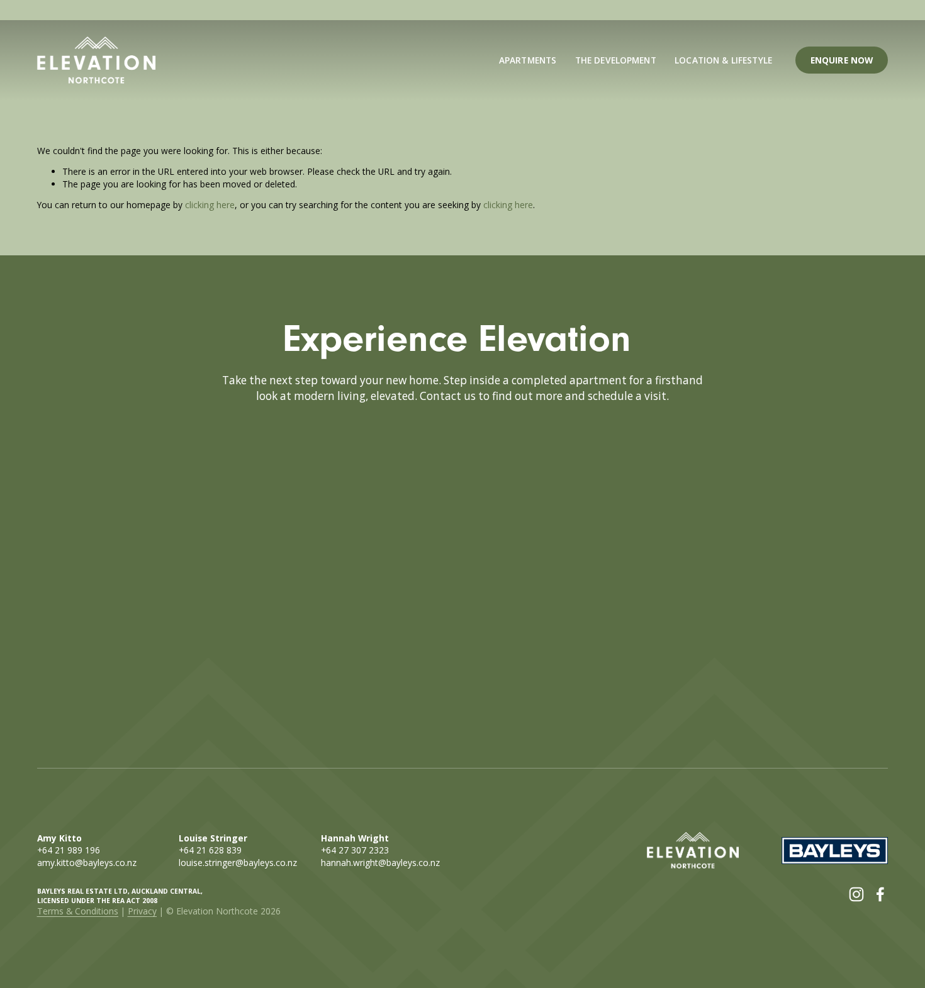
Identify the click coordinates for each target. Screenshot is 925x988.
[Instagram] (856, 894)
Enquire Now (841, 60)
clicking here (210, 205)
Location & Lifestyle (723, 60)
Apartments (527, 60)
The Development (615, 60)
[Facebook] (880, 894)
